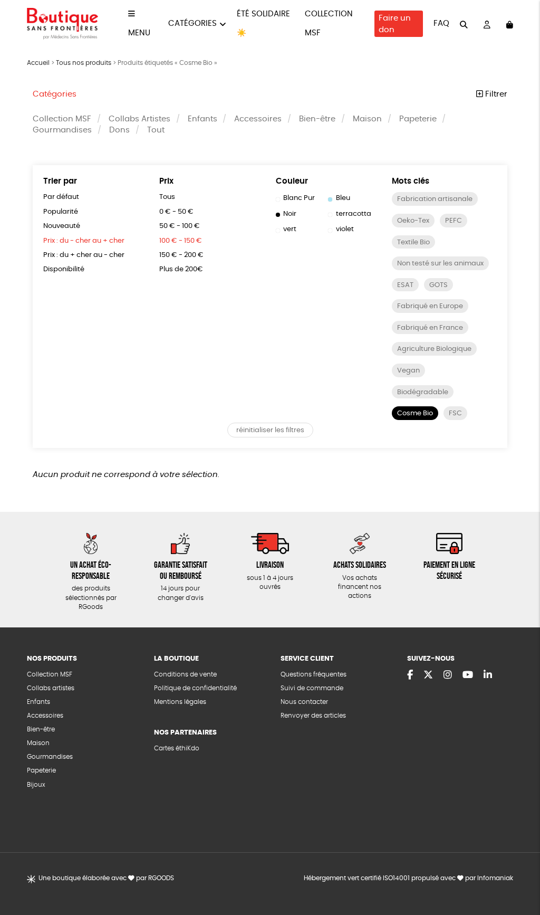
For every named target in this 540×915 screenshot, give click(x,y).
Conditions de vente (185, 675)
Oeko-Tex (413, 220)
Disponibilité (63, 269)
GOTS (438, 285)
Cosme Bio (415, 413)
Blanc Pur (299, 198)
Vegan (408, 370)
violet (345, 229)
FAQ (441, 23)
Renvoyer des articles (313, 716)
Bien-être (317, 119)
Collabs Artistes (139, 119)
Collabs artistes (50, 688)
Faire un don (395, 24)
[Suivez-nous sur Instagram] (447, 675)
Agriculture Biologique (434, 349)
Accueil (38, 63)
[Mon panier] (509, 24)
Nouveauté (61, 226)
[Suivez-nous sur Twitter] (428, 675)
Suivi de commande (312, 688)
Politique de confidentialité (195, 688)
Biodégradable (422, 392)
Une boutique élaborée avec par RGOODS (106, 878)
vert (289, 229)
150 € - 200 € (181, 255)
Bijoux (36, 785)
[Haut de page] (518, 872)
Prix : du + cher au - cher (83, 255)
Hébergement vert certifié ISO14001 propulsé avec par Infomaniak (408, 878)
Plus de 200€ (181, 269)
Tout (156, 130)
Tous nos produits (83, 63)
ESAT (405, 285)
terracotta (353, 214)
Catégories (192, 23)
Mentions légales (180, 702)
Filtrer (495, 94)
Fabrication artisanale (434, 199)
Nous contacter (304, 702)
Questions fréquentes (313, 675)
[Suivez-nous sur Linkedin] (488, 675)
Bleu (343, 198)
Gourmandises (62, 130)
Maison (367, 119)
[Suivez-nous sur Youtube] (467, 675)
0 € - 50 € (176, 211)
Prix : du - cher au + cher (83, 240)
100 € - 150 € (180, 240)
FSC (455, 413)
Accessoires (258, 119)
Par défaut (61, 197)
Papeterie (418, 119)
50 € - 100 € (179, 226)
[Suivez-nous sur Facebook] (410, 675)
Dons (119, 130)
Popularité (60, 211)
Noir (289, 214)
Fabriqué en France (430, 328)
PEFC (453, 220)
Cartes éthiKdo (176, 748)
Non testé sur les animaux (440, 263)
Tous (167, 197)
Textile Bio (413, 242)
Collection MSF (62, 119)
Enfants (202, 119)
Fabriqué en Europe (430, 306)
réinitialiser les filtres (270, 430)
